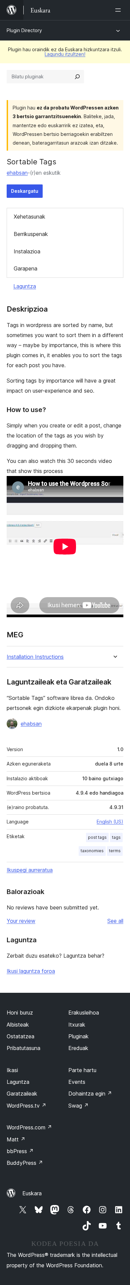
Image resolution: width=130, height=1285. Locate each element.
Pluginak (78, 1036)
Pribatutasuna (23, 1048)
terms (115, 850)
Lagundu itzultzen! (65, 54)
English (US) (110, 821)
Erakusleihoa (83, 1012)
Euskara (32, 1193)
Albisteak (18, 1024)
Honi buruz (20, 1012)
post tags (97, 837)
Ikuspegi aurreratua (30, 870)
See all (115, 920)
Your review (21, 920)
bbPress (20, 1151)
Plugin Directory (24, 30)
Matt (16, 1139)
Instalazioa (27, 251)
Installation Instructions (35, 657)
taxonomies (92, 850)
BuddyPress (25, 1162)
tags (116, 837)
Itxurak (76, 1024)
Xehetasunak (29, 216)
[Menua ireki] (119, 10)
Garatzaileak (22, 1093)
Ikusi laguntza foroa (31, 971)
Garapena (25, 268)
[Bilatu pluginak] (77, 76)
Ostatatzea (20, 1036)
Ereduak (78, 1048)
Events (76, 1081)
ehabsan (17, 172)
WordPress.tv (26, 1105)
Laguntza (24, 286)
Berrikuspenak (31, 234)
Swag (78, 1105)
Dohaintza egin (90, 1093)
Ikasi (12, 1070)
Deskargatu (24, 191)
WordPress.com (29, 1127)
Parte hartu (82, 1070)
